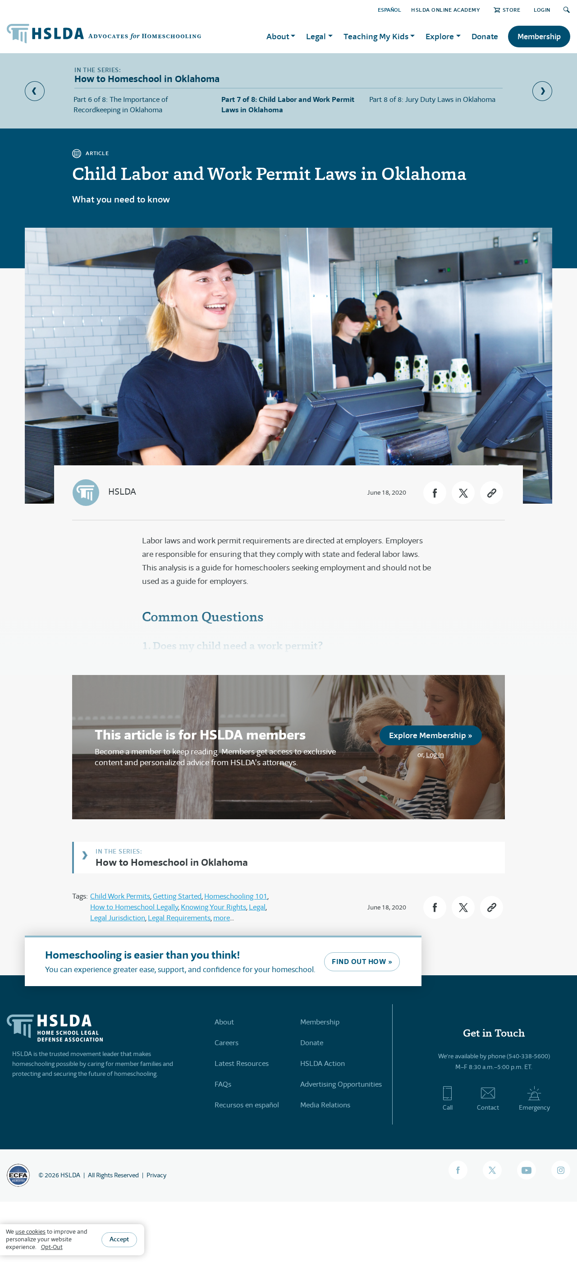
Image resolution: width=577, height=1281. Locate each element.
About (224, 1022)
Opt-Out (52, 1247)
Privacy (156, 1175)
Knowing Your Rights (213, 907)
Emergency (534, 1107)
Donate (485, 36)
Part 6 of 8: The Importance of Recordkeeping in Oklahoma (120, 104)
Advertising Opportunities (341, 1084)
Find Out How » (362, 961)
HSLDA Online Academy (445, 9)
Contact (488, 1107)
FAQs (223, 1084)
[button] (434, 492)
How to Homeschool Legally (134, 907)
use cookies (30, 1231)
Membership (539, 36)
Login (542, 9)
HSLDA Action (322, 1063)
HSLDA (122, 491)
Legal (257, 907)
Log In (435, 754)
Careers (226, 1042)
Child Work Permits (120, 896)
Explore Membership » (430, 735)
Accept (119, 1239)
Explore (440, 36)
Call (448, 1107)
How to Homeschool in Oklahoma (172, 862)
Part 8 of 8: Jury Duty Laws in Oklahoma (432, 99)
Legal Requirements (179, 918)
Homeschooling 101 (235, 896)
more (221, 918)
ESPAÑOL (389, 9)
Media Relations (325, 1105)
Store (511, 9)
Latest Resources (242, 1063)
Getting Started (177, 896)
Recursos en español (247, 1105)
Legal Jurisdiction (117, 918)
